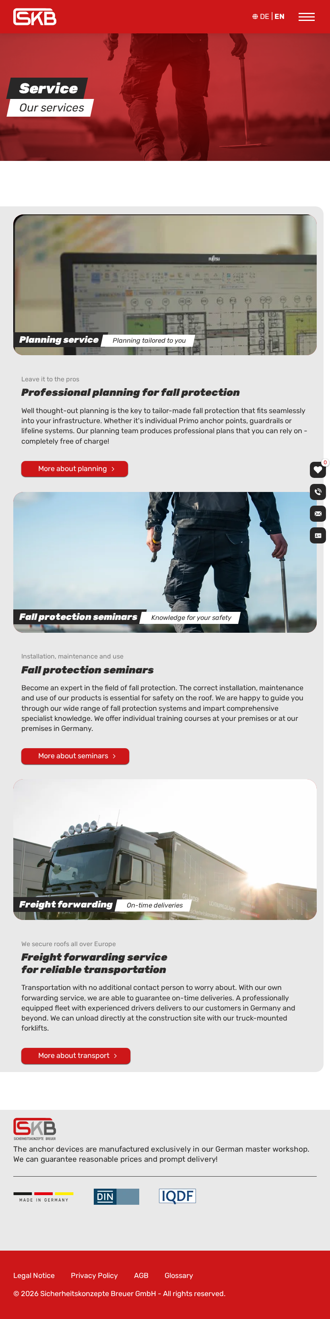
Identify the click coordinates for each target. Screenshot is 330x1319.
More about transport (73, 1055)
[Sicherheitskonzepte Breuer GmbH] (34, 16)
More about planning (72, 468)
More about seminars (73, 755)
